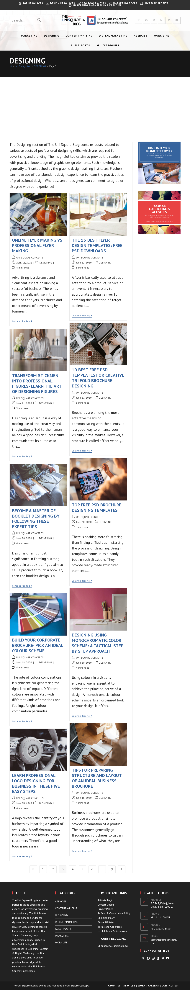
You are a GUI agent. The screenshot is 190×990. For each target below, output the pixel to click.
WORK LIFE (61, 942)
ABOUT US (114, 985)
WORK (141, 985)
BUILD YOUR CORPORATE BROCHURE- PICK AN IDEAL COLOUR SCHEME (37, 645)
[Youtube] (167, 958)
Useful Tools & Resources (112, 931)
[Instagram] (153, 958)
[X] (143, 958)
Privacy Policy (105, 909)
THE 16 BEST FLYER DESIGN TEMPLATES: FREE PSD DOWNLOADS (97, 245)
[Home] (10, 66)
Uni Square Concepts (78, 985)
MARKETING (62, 935)
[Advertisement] (95, 104)
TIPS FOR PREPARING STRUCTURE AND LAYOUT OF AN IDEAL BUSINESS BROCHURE (97, 778)
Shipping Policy (106, 917)
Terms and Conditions (110, 926)
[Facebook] (148, 958)
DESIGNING (46, 262)
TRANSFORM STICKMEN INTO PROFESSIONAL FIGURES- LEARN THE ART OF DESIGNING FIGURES (36, 383)
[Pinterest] (163, 958)
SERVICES (129, 985)
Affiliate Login (105, 900)
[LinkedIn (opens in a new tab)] (169, 20)
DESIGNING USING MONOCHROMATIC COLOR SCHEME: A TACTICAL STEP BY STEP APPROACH (97, 643)
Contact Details (106, 904)
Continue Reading (22, 321)
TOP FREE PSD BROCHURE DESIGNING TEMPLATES (96, 507)
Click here (103, 946)
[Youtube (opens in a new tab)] (177, 20)
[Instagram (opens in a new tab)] (161, 20)
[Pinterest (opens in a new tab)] (154, 20)
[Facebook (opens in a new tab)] (146, 20)
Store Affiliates (106, 922)
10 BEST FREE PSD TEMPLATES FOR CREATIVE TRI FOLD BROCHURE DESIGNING (98, 378)
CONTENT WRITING (66, 908)
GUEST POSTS (63, 928)
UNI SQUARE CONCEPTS (30, 257)
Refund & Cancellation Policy (114, 913)
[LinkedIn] (158, 958)
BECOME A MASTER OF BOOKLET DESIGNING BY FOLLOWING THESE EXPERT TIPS (35, 518)
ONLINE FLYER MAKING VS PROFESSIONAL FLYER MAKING (37, 245)
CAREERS (153, 985)
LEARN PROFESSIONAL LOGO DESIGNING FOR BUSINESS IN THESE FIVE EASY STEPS (36, 783)
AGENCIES (60, 901)
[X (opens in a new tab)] (138, 20)
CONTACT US (170, 985)
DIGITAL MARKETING (66, 922)
